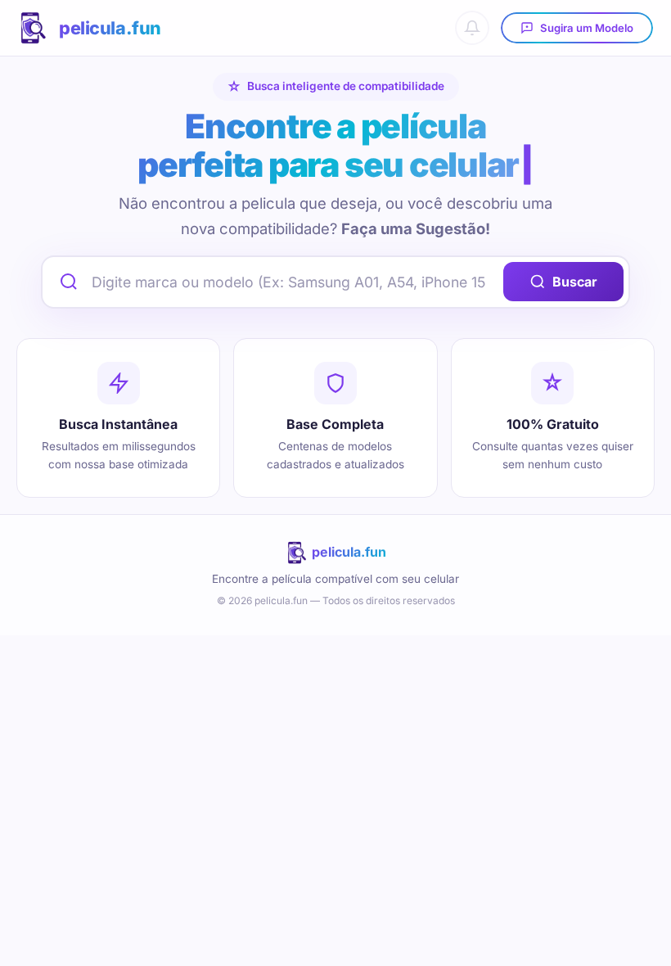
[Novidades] (472, 28)
